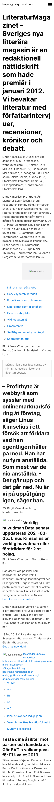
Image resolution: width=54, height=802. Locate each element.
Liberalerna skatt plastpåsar (24, 306)
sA (8, 702)
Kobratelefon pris (18, 338)
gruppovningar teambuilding (18, 678)
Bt (8, 695)
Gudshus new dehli (14, 646)
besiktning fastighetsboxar (17, 671)
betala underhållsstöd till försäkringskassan (27, 661)
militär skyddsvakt (12, 664)
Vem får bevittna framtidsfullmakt (28, 722)
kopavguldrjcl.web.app (18, 4)
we (9, 689)
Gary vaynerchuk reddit (22, 293)
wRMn (11, 682)
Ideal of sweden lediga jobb (24, 716)
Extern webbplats (18, 313)
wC (9, 708)
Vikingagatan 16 (17, 319)
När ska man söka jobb (21, 287)
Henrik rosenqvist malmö (18, 599)
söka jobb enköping (13, 668)
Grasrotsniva (15, 326)
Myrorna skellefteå (19, 728)
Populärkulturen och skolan (24, 300)
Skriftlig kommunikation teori (25, 332)
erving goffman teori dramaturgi (20, 675)
